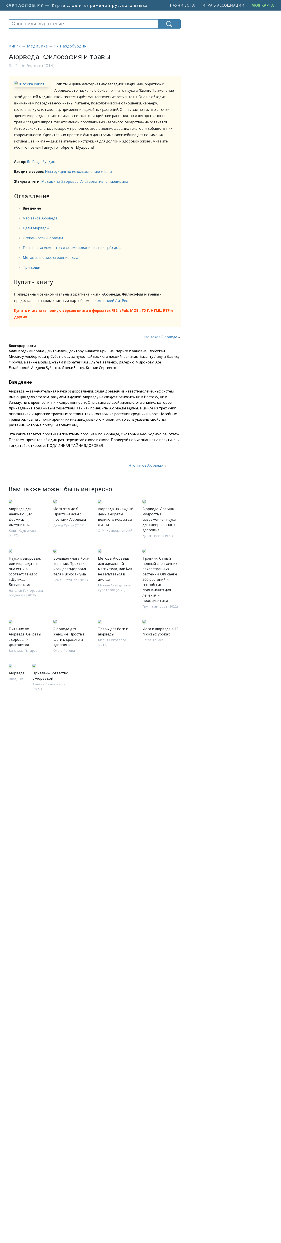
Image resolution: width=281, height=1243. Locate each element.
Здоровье (70, 181)
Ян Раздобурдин (41, 161)
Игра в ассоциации (223, 5)
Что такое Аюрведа (40, 218)
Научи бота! (182, 5)
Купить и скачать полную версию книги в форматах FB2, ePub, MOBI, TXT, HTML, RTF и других (93, 313)
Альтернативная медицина (104, 181)
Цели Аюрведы (36, 228)
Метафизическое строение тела (50, 257)
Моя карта (263, 5)
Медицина (50, 181)
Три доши (31, 267)
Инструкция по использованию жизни (78, 171)
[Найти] (169, 24)
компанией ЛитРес (111, 300)
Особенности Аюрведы (43, 237)
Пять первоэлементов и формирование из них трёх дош (72, 247)
